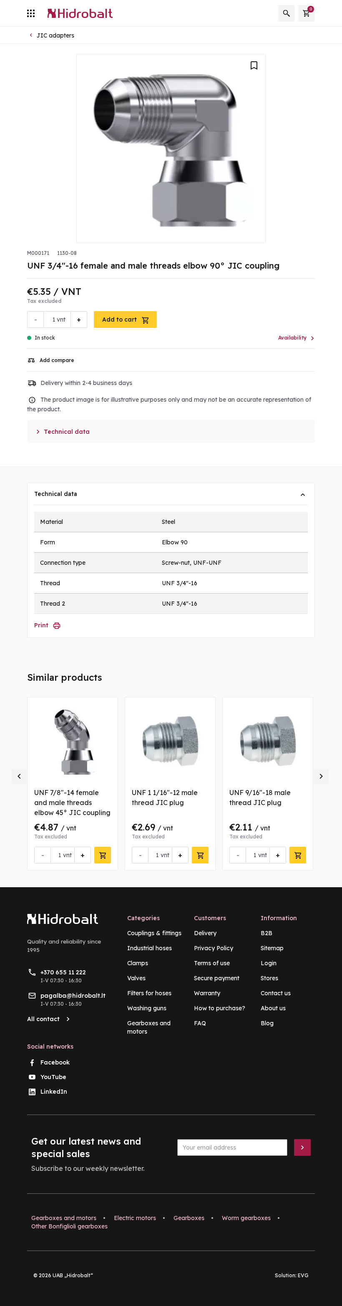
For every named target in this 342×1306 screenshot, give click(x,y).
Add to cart (120, 319)
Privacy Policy (213, 948)
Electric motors (135, 1218)
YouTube (53, 1077)
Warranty (207, 993)
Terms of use (212, 963)
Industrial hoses (149, 948)
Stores (269, 978)
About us (273, 1008)
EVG (303, 1275)
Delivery (205, 933)
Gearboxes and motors (63, 1218)
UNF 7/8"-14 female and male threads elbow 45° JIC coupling (72, 802)
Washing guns (146, 1008)
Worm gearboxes (246, 1218)
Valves (136, 978)
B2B (266, 933)
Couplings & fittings (154, 933)
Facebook (55, 1062)
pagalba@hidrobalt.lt (73, 995)
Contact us (276, 993)
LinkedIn (53, 1091)
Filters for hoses (149, 993)
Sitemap (272, 948)
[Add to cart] (102, 855)
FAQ (200, 1023)
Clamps (137, 963)
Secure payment (216, 978)
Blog (267, 1023)
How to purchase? (219, 1008)
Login (269, 963)
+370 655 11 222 (63, 972)
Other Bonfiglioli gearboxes (69, 1226)
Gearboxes (189, 1218)
